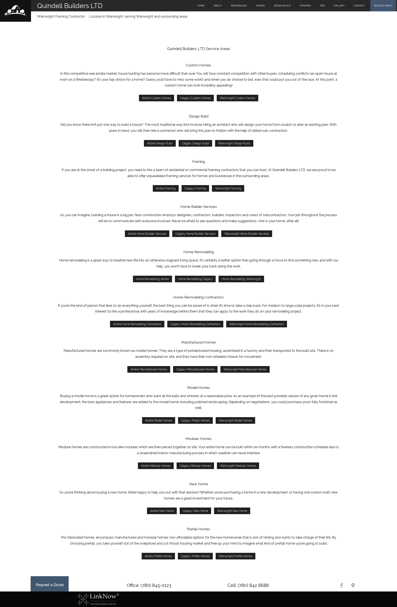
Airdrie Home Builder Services (147, 233)
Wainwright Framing (228, 188)
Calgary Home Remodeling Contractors (195, 324)
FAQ (322, 5)
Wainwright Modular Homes (238, 465)
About (218, 5)
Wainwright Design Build (234, 143)
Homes (260, 5)
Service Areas (383, 5)
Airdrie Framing (166, 188)
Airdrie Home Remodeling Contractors (137, 324)
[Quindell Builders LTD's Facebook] (342, 586)
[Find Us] (353, 586)
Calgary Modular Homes (195, 465)
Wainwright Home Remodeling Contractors (256, 324)
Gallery (339, 5)
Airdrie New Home (162, 510)
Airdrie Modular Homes (156, 465)
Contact (359, 5)
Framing (305, 5)
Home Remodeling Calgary (195, 279)
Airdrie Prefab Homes (158, 556)
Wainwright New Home (232, 510)
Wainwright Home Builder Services (246, 233)
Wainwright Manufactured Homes (245, 369)
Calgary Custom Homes (195, 98)
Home (200, 5)
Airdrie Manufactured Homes (148, 369)
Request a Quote (50, 584)
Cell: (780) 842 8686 (248, 585)
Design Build (282, 5)
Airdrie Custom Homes (156, 98)
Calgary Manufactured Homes (195, 369)
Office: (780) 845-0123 (149, 585)
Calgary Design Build (195, 143)
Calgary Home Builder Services (195, 233)
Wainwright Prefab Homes (235, 556)
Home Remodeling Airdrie (152, 279)
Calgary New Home (195, 510)
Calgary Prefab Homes (195, 556)
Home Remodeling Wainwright (241, 279)
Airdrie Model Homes (158, 420)
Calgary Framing (195, 188)
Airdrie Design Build (160, 143)
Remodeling (239, 5)
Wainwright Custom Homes (237, 98)
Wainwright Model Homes (235, 420)
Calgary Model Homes (195, 420)
